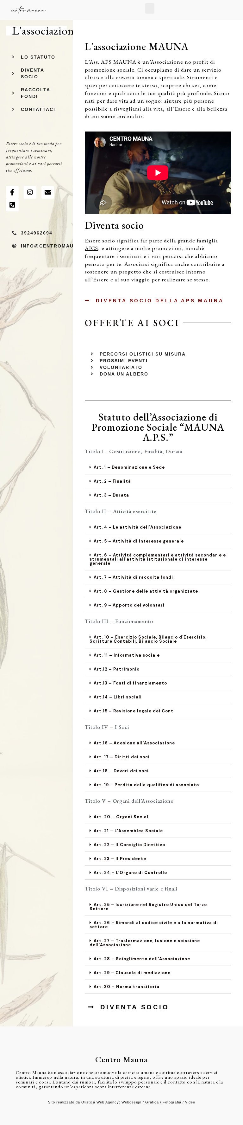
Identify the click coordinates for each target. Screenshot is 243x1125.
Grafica (152, 1102)
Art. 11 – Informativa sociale (127, 655)
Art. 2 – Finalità (112, 481)
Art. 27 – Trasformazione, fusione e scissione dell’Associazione (145, 943)
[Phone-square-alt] (12, 205)
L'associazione (45, 30)
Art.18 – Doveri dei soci (121, 771)
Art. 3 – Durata (111, 495)
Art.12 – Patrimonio (117, 669)
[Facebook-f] (12, 192)
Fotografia (172, 1102)
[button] (149, 8)
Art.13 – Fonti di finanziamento (130, 683)
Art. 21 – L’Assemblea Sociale (128, 830)
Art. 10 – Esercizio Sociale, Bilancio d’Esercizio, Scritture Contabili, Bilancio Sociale (148, 639)
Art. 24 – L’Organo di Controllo (130, 872)
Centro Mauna (121, 1059)
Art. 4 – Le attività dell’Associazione (137, 527)
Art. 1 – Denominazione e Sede (129, 467)
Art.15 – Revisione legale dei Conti (134, 711)
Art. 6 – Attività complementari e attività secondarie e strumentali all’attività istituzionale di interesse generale (158, 559)
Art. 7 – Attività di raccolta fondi (133, 577)
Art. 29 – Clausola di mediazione (132, 972)
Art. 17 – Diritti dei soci (122, 757)
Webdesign (131, 1102)
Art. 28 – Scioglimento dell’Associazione (142, 958)
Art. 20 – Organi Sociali (122, 817)
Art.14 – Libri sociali (118, 697)
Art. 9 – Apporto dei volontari (129, 605)
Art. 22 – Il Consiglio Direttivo (129, 844)
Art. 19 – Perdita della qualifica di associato (146, 785)
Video (190, 1102)
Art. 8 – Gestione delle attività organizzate (146, 591)
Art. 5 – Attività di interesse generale (139, 541)
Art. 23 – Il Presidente (120, 858)
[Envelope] (47, 192)
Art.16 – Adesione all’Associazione (134, 743)
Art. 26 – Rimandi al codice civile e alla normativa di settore (154, 924)
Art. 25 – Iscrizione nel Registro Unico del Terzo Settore (148, 906)
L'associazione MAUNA (137, 46)
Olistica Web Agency (100, 1102)
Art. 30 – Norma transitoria (126, 986)
